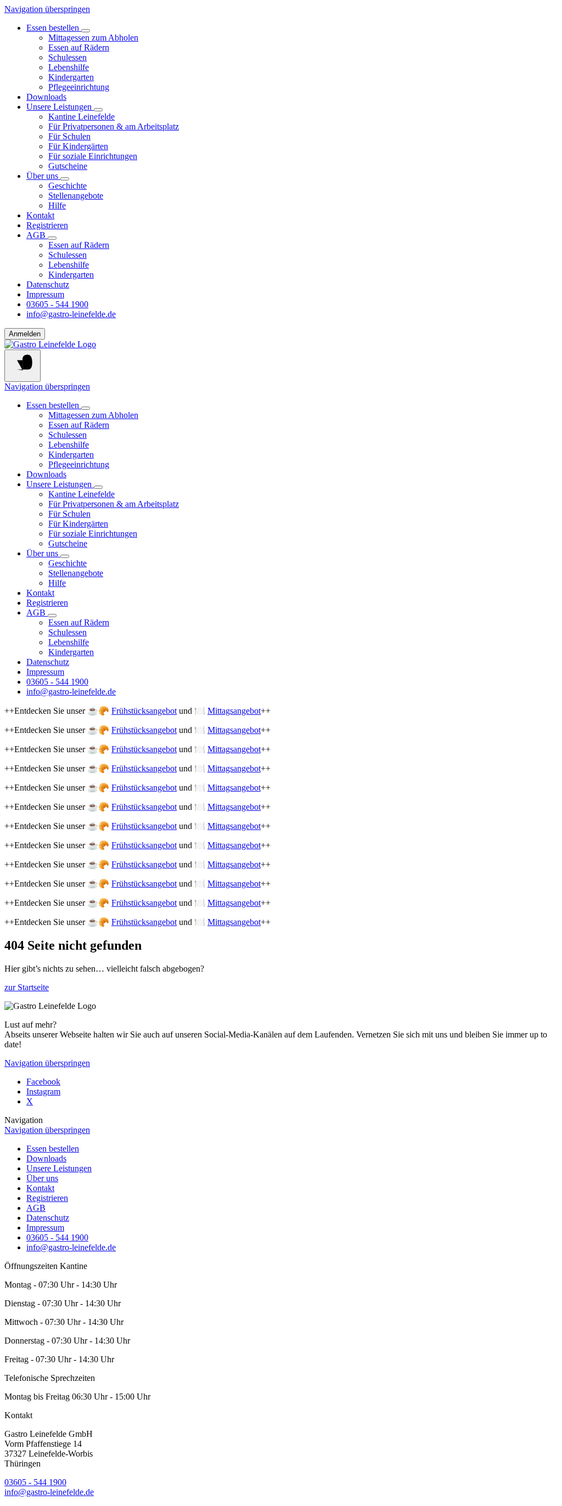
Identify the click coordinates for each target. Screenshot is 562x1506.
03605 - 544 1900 (35, 1482)
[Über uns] (64, 179)
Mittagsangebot (234, 710)
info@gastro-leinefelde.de (49, 1492)
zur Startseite (26, 987)
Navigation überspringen (47, 9)
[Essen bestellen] (85, 30)
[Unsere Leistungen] (98, 109)
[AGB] (52, 238)
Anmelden (25, 334)
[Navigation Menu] (22, 365)
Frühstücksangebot (144, 710)
